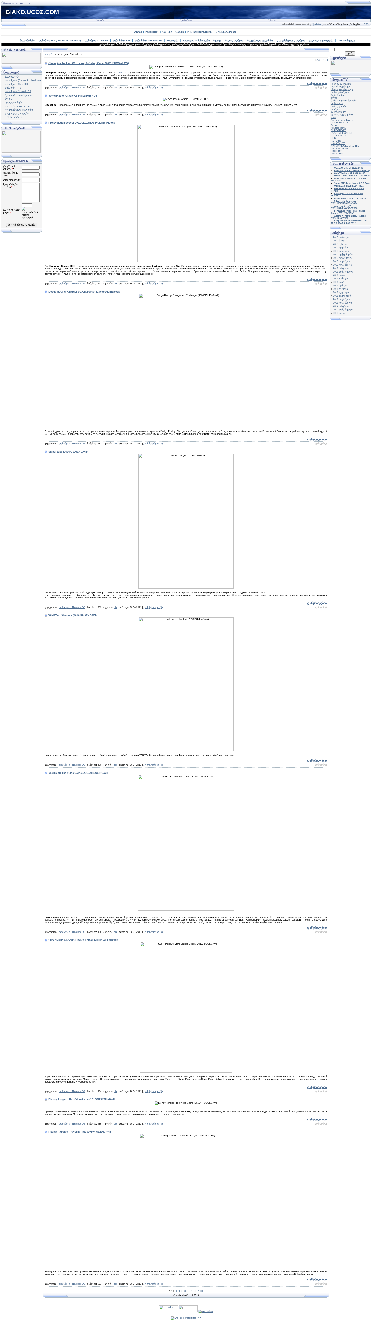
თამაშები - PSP (121, 40)
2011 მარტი (339, 275)
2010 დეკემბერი (342, 264)
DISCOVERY (338, 153)
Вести (334, 125)
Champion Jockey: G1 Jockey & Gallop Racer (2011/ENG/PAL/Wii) (88, 63)
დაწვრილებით (317, 83)
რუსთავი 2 (337, 103)
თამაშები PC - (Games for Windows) (60, 40)
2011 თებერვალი (343, 271)
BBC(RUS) (336, 151)
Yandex (138, 32)
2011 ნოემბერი (341, 299)
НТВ (333, 138)
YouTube (167, 32)
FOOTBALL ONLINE (342, 133)
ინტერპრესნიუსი (340, 86)
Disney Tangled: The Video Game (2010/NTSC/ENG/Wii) (81, 1099)
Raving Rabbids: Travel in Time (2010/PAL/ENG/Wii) (79, 1131)
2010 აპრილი (341, 237)
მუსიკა (217, 40)
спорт (121, 72)
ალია (334, 98)
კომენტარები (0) (153, 87)
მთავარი (100, 20)
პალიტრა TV (338, 112)
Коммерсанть (338, 127)
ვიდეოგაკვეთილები (321, 40)
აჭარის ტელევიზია (342, 114)
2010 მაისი (339, 240)
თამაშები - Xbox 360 (96, 40)
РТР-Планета (338, 135)
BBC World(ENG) (340, 148)
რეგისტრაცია (186, 20)
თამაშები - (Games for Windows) (23, 80)
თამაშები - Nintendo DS (148, 40)
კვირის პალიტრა (341, 84)
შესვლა (272, 20)
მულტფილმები (234, 40)
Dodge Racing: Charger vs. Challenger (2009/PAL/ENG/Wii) (84, 291)
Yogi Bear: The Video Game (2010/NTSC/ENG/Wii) (78, 772)
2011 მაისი (339, 282)
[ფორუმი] (349, 70)
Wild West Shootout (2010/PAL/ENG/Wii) (72, 615)
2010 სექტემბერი (343, 254)
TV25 (333, 117)
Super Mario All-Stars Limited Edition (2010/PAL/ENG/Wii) (83, 940)
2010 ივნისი (340, 244)
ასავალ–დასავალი (342, 89)
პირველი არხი (339, 106)
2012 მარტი (339, 313)
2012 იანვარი (341, 306)
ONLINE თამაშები (226, 32)
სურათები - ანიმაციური (196, 40)
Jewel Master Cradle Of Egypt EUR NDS (72, 95)
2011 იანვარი (341, 268)
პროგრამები (27, 40)
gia (115, 114)
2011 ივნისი (340, 285)
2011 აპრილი (341, 278)
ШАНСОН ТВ (338, 143)
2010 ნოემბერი (341, 261)
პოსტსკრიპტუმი (340, 92)
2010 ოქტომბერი (343, 258)
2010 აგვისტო (341, 251)
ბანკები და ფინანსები (344, 100)
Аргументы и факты (342, 120)
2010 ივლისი (340, 247)
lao (115, 87)
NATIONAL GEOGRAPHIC (345, 146)
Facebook (151, 31)
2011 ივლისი (340, 289)
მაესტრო (336, 109)
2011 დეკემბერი (342, 302)
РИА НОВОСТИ (339, 122)
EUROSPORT (338, 130)
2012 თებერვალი (343, 309)
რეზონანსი (337, 95)
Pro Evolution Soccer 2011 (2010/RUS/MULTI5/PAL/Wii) (81, 122)
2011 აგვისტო (341, 292)
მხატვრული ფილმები (260, 40)
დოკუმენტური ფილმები (291, 40)
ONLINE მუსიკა (346, 40)
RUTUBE (336, 140)
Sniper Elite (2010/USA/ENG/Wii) (68, 451)
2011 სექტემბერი (343, 295)
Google (179, 32)
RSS (366, 24)
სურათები (172, 40)
